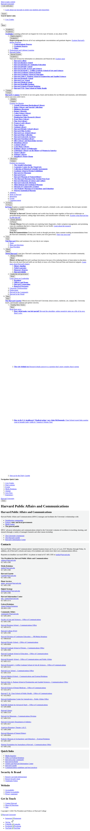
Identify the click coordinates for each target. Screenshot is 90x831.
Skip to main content (8, 2)
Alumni (8, 491)
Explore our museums (17, 163)
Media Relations (11, 489)
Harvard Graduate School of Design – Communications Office (22, 648)
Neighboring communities (14, 520)
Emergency (9, 495)
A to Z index (9, 19)
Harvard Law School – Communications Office (17, 671)
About (8, 251)
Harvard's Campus (12, 95)
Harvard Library (6, 710)
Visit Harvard (10, 241)
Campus (8, 93)
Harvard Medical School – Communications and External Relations (24, 676)
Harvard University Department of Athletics (16, 722)
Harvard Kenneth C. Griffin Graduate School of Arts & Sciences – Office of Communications (33, 665)
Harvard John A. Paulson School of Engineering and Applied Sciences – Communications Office (34, 682)
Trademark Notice (11, 781)
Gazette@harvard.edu (8, 576)
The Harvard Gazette (13, 301)
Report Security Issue (12, 779)
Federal (7, 522)
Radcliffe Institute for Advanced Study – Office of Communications (24, 705)
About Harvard (11, 253)
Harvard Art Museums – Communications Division (18, 716)
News (8, 298)
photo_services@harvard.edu (11, 583)
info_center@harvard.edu (10, 599)
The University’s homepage (14, 536)
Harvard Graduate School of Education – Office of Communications (24, 654)
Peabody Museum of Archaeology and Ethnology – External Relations (25, 739)
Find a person (10, 485)
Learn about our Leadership (19, 278)
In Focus (9, 205)
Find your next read (63, 234)
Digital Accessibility (12, 792)
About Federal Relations (9, 606)
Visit (7, 239)
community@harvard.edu (10, 614)
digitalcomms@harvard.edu (10, 591)
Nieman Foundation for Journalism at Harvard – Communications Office (26, 745)
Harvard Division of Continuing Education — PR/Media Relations (24, 637)
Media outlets (10, 524)
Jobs (6, 807)
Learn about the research (62, 226)
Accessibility (9, 790)
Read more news (15, 309)
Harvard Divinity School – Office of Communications (19, 642)
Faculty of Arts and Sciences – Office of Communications (21, 619)
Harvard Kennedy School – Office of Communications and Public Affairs (26, 659)
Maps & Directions (11, 805)
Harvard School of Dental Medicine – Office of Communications (23, 688)
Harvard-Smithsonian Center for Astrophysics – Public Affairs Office (25, 699)
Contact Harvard (11, 803)
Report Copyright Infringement (16, 777)
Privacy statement (11, 794)
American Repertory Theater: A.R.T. (13, 727)
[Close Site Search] (2, 23)
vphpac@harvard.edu (8, 560)
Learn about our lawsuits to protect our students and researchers (27, 10)
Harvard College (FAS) (9, 631)
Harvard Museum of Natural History (13, 733)
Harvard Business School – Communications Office (19, 625)
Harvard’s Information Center (15, 540)
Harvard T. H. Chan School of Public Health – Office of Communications (26, 693)
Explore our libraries (17, 103)
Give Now (9, 493)
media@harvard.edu (63, 555)
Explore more (60, 59)
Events (7, 487)
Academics (9, 32)
